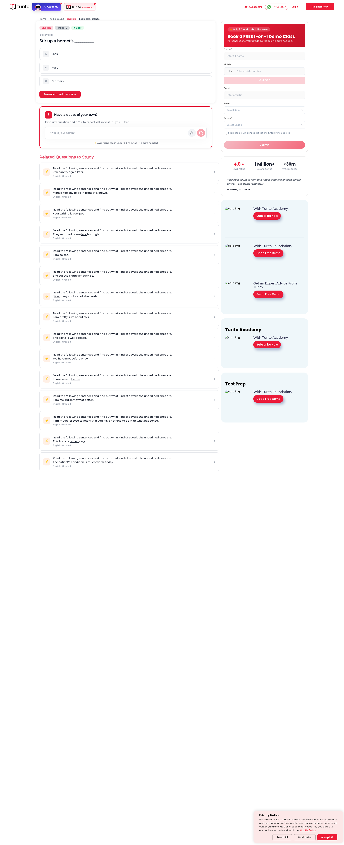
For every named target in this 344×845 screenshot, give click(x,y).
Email (227, 88)
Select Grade (234, 124)
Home (42, 19)
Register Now (320, 6)
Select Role (233, 110)
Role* (227, 103)
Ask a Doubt (57, 19)
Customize (304, 837)
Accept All (327, 837)
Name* (228, 48)
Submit (264, 145)
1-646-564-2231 (255, 7)
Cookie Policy (308, 830)
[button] (125, 54)
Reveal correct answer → (60, 94)
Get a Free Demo (268, 253)
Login (295, 6)
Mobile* (228, 64)
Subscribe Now (267, 216)
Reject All (282, 837)
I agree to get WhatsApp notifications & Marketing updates (259, 132)
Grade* (228, 118)
